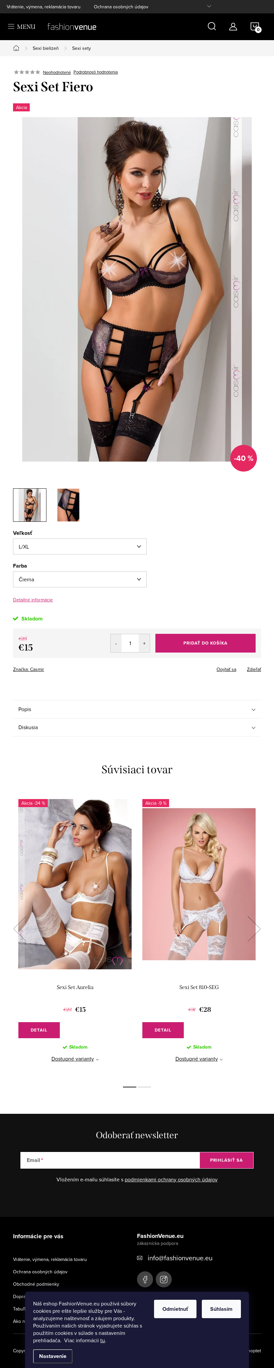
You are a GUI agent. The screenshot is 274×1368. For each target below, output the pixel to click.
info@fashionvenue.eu (180, 1258)
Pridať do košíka (205, 643)
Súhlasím (221, 1309)
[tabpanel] (75, 936)
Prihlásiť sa (226, 1160)
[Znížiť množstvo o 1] (116, 643)
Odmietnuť (175, 1309)
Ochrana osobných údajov (121, 6)
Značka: (28, 669)
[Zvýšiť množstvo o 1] (144, 643)
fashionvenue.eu (164, 1279)
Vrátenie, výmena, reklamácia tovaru (44, 6)
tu (102, 1340)
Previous (19, 928)
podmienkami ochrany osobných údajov (171, 1179)
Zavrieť (60, 667)
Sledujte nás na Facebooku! (145, 1279)
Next (254, 928)
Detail (39, 1030)
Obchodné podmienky (36, 1284)
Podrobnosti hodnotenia (96, 72)
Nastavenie (52, 1356)
